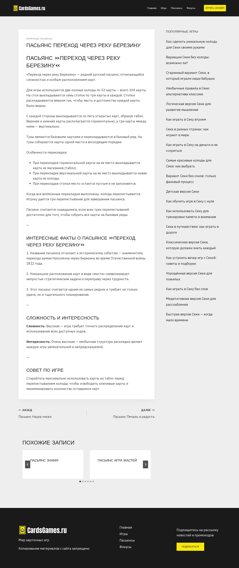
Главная (151, 8)
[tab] (80, 481)
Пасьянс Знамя (44, 460)
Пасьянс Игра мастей (117, 460)
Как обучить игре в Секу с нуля (190, 201)
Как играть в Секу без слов (187, 289)
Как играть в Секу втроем (186, 119)
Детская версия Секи (182, 191)
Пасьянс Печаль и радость (134, 413)
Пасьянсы (176, 8)
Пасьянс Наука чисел (35, 413)
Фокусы (191, 8)
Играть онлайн (215, 7)
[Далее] (145, 464)
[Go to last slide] (27, 464)
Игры (163, 8)
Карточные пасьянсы (39, 38)
